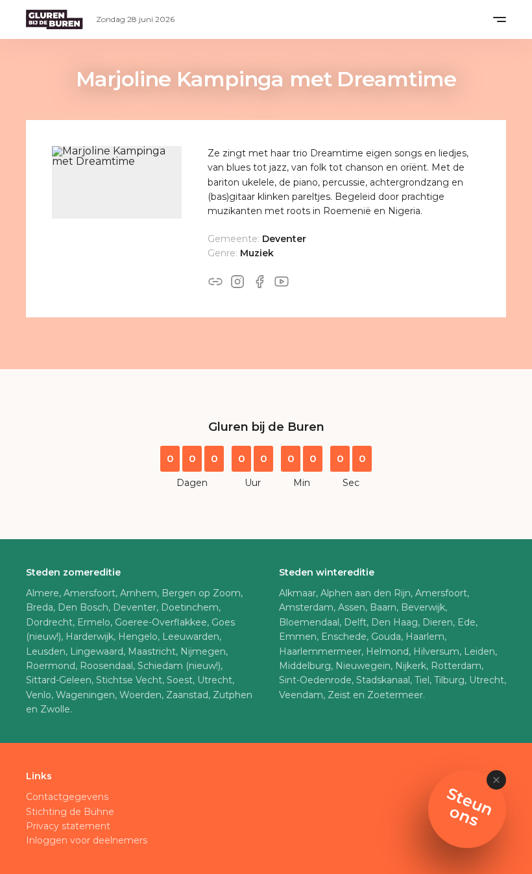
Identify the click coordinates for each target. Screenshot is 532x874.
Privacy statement (68, 826)
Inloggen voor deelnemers (86, 840)
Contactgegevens (67, 797)
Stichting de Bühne (70, 812)
